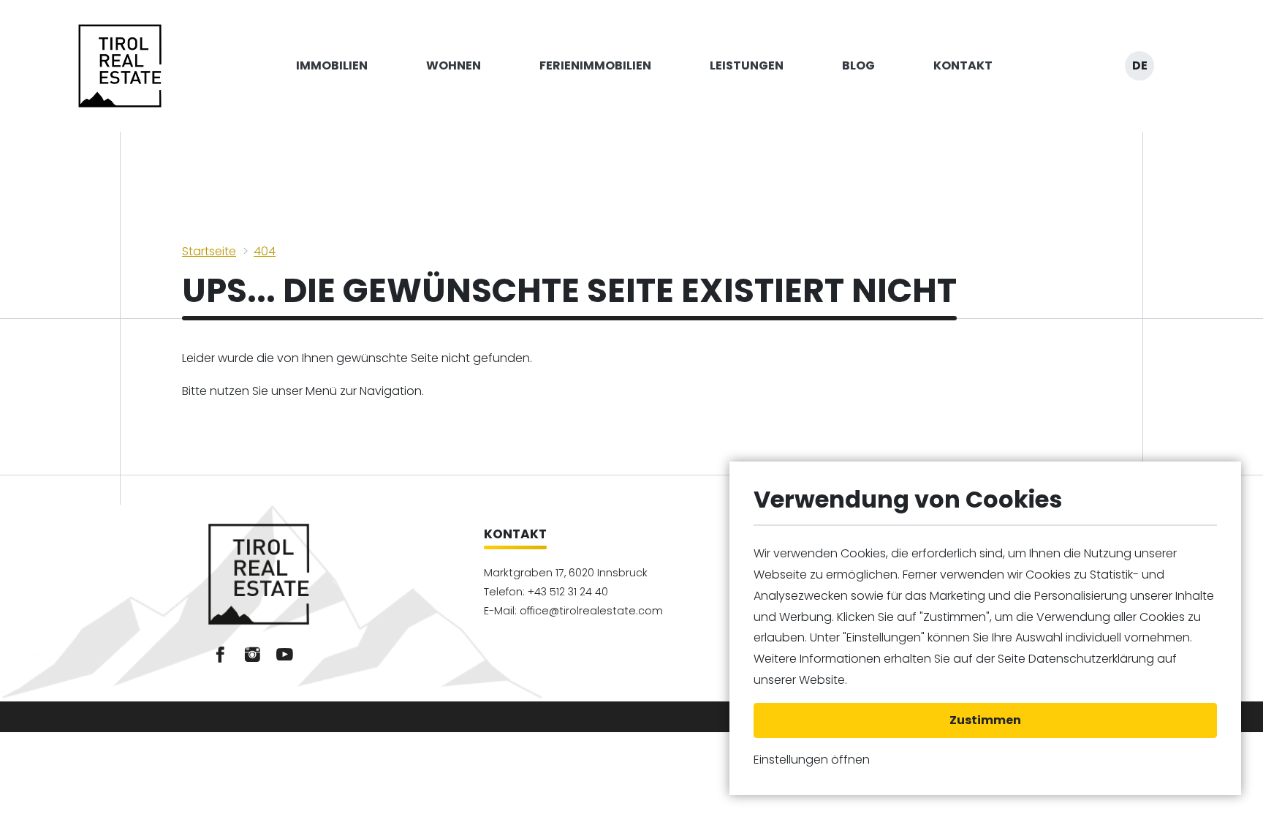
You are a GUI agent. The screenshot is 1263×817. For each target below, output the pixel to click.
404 (265, 251)
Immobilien (332, 65)
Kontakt (963, 65)
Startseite (209, 251)
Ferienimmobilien (595, 65)
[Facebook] (220, 654)
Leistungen (747, 65)
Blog (858, 65)
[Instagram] (252, 654)
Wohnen (453, 65)
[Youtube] (284, 654)
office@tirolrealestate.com (591, 610)
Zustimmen (985, 720)
